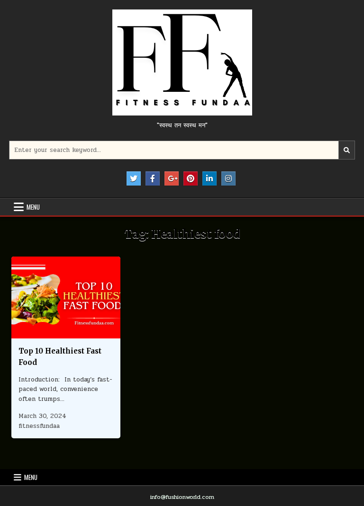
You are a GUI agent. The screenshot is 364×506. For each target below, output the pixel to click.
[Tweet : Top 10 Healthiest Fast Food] (45, 333)
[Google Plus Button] (171, 178)
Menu (33, 207)
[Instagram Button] (228, 178)
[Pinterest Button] (190, 178)
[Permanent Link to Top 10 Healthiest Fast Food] (65, 297)
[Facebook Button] (153, 178)
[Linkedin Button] (209, 178)
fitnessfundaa (39, 426)
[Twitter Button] (134, 178)
